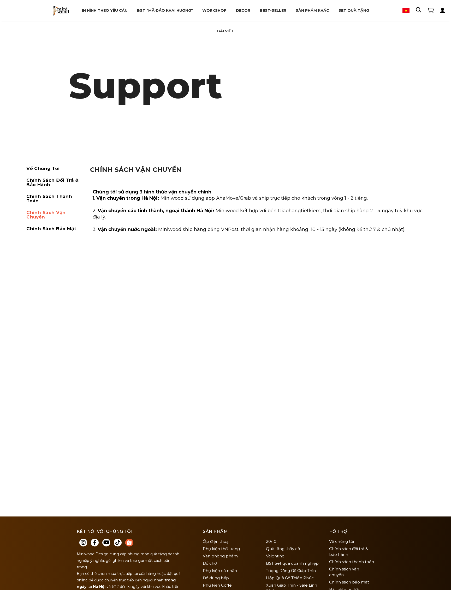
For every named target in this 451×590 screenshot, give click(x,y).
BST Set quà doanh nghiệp (292, 563)
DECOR (243, 10)
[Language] (406, 10)
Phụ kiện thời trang (221, 548)
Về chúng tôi (43, 168)
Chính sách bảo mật (51, 228)
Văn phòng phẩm (220, 555)
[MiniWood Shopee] (129, 542)
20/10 (271, 541)
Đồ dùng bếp (216, 577)
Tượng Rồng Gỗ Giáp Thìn (291, 570)
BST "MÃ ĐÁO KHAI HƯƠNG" (165, 10)
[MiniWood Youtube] (106, 542)
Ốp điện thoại (216, 541)
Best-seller (273, 10)
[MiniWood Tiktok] (118, 542)
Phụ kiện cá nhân (220, 570)
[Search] (418, 10)
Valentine (275, 555)
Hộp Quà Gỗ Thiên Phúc (290, 577)
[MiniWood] (60, 10)
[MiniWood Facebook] (95, 542)
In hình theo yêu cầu (105, 10)
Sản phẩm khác (312, 10)
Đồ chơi (210, 563)
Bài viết (225, 31)
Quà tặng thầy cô (283, 548)
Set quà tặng (354, 10)
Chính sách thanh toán (49, 198)
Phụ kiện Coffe (217, 585)
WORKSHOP (214, 10)
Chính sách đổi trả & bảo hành (52, 182)
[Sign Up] (442, 10)
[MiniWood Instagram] (83, 542)
